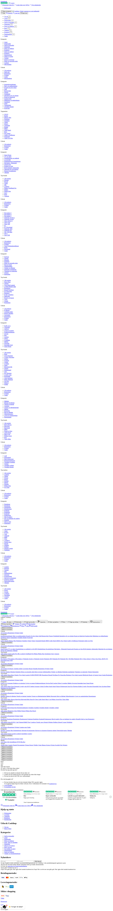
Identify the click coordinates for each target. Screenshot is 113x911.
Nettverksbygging (9, 581)
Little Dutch (7, 130)
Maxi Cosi (7, 434)
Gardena (6, 474)
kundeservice (52, 783)
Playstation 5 (7, 213)
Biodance (7, 293)
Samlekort (7, 102)
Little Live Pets (8, 138)
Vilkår (2, 898)
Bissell (6, 182)
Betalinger (7, 818)
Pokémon (7, 119)
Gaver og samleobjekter (10, 415)
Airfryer (6, 329)
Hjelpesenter (7, 813)
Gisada (6, 301)
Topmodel (7, 125)
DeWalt (6, 481)
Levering (6, 815)
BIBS (5, 429)
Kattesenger (7, 515)
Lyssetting (7, 340)
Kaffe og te (7, 326)
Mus (5, 571)
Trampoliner (7, 105)
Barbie (6, 116)
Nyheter (6, 75)
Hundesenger (8, 509)
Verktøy (6, 58)
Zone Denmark (8, 355)
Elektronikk (7, 44)
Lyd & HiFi (7, 160)
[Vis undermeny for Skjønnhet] (11, 24)
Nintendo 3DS (8, 229)
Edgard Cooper (8, 548)
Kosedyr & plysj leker (10, 87)
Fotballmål (7, 94)
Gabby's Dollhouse (9, 135)
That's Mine (7, 439)
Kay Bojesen (7, 373)
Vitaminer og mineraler (10, 271)
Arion (6, 531)
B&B (5, 537)
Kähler (6, 384)
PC (5, 225)
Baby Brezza (7, 425)
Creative (6, 597)
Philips (6, 189)
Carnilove (7, 540)
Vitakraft (6, 535)
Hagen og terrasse (9, 59)
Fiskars (6, 368)
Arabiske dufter (8, 312)
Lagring (6, 337)
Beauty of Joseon (9, 298)
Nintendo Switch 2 (9, 217)
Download (7, 249)
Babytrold (7, 428)
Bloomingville (8, 367)
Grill (5, 456)
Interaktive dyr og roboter (11, 95)
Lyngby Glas (7, 375)
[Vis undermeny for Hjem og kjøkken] (15, 26)
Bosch (6, 479)
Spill (5, 89)
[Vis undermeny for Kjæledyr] (11, 32)
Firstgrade (7, 136)
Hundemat (7, 504)
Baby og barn (8, 847)
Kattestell (6, 514)
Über (5, 539)
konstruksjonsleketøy (10, 84)
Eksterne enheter (9, 579)
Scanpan (6, 360)
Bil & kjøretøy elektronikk (11, 168)
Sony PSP (7, 235)
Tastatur (6, 570)
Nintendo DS (8, 230)
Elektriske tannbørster (10, 269)
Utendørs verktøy (9, 465)
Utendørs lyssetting (9, 462)
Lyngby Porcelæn (9, 357)
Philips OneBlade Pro (10, 188)
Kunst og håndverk (9, 97)
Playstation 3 (7, 216)
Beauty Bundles (8, 313)
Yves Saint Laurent (9, 285)
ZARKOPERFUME (10, 286)
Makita (6, 482)
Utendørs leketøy (9, 107)
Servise (6, 334)
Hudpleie (6, 261)
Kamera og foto (8, 166)
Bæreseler (7, 411)
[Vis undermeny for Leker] (9, 19)
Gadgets (6, 63)
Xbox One (7, 222)
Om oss (6, 827)
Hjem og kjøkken (9, 48)
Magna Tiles (7, 117)
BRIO (6, 128)
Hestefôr (6, 520)
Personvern (4, 901)
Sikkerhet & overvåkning (11, 169)
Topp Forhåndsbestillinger (11, 246)
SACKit (6, 381)
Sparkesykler (7, 99)
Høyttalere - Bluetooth (10, 163)
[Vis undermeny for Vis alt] (9, 17)
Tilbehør (6, 172)
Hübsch (6, 383)
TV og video (7, 156)
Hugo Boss (7, 282)
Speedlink (7, 595)
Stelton (6, 359)
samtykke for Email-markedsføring (17, 866)
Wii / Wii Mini (8, 232)
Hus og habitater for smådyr (12, 518)
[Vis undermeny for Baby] (9, 28)
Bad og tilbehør (8, 412)
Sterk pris (7, 72)
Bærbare (6, 568)
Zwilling (6, 363)
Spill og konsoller (9, 45)
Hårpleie (6, 260)
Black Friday (7, 828)
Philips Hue (7, 191)
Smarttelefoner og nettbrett (11, 158)
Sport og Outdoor (9, 852)
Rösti (5, 354)
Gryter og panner (9, 330)
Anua (5, 299)
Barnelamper (7, 417)
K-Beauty (7, 310)
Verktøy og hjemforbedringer (12, 853)
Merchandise (7, 64)
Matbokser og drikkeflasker (12, 100)
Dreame (6, 180)
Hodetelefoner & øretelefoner (12, 161)
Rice (5, 437)
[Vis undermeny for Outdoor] (10, 30)
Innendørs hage (8, 345)
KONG (6, 532)
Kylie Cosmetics (8, 294)
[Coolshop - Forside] (25, 11)
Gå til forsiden (8, 785)
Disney (6, 124)
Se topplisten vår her (10, 787)
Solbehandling (8, 266)
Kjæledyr (6, 53)
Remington (7, 302)
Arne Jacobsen (8, 378)
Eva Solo (6, 487)
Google (6, 592)
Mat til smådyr (8, 517)
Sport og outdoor (9, 51)
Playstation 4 (7, 214)
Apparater (7, 327)
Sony (5, 193)
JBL (5, 185)
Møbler (6, 342)
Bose (5, 194)
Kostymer (7, 108)
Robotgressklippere (9, 460)
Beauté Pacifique (9, 290)
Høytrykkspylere (9, 459)
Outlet (6, 77)
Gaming (6, 567)
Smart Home (7, 155)
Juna (5, 371)
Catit (5, 534)
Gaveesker (7, 315)
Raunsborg (7, 288)
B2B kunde (7, 8)
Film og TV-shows (9, 845)
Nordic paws (7, 542)
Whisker (6, 545)
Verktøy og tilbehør (9, 268)
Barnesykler (7, 91)
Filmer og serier (8, 56)
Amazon (6, 196)
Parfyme (6, 257)
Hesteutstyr (7, 523)
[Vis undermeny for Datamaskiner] (13, 34)
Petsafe (6, 543)
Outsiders (7, 120)
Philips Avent (8, 436)
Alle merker (7, 178)
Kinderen (6, 50)
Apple (6, 183)
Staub (5, 365)
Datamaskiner (8, 55)
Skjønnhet (7, 47)
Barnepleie (7, 274)
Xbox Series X (8, 221)
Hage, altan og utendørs (10, 842)
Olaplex (6, 283)
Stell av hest (7, 521)
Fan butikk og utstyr (9, 849)
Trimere (6, 272)
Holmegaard (7, 370)
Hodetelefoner (8, 573)
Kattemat (6, 510)
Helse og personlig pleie (11, 61)
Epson (6, 590)
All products (7, 70)
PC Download (8, 227)
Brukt (5, 247)
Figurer (6, 92)
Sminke (6, 258)
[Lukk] (2, 619)
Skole (5, 103)
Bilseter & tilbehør (9, 403)
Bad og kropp (8, 265)
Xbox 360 (7, 224)
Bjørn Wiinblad (8, 379)
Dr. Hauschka (8, 291)
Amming (6, 406)
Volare (6, 122)
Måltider (6, 401)
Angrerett (7, 816)
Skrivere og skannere (10, 578)
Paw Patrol (7, 133)
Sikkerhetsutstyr (8, 414)
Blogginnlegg (8, 78)
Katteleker (7, 512)
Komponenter (8, 576)
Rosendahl (7, 376)
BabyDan (7, 426)
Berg (5, 132)
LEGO (6, 114)
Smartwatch (7, 164)
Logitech (6, 186)
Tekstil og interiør (9, 404)
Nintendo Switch (9, 219)
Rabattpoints (7, 819)
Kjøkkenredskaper (9, 332)
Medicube (7, 296)
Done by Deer (8, 431)
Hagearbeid (7, 457)
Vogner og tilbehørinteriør (11, 407)
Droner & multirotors (10, 171)
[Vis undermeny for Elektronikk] (12, 21)
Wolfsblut (7, 550)
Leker (6, 42)
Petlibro (6, 547)
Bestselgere (7, 73)
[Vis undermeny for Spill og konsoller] (15, 23)
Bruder (6, 127)
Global (6, 362)
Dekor (6, 338)
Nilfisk (6, 476)
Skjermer (6, 575)
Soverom (6, 343)
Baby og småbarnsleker (10, 86)
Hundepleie (7, 507)
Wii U (6, 233)
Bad (5, 335)
